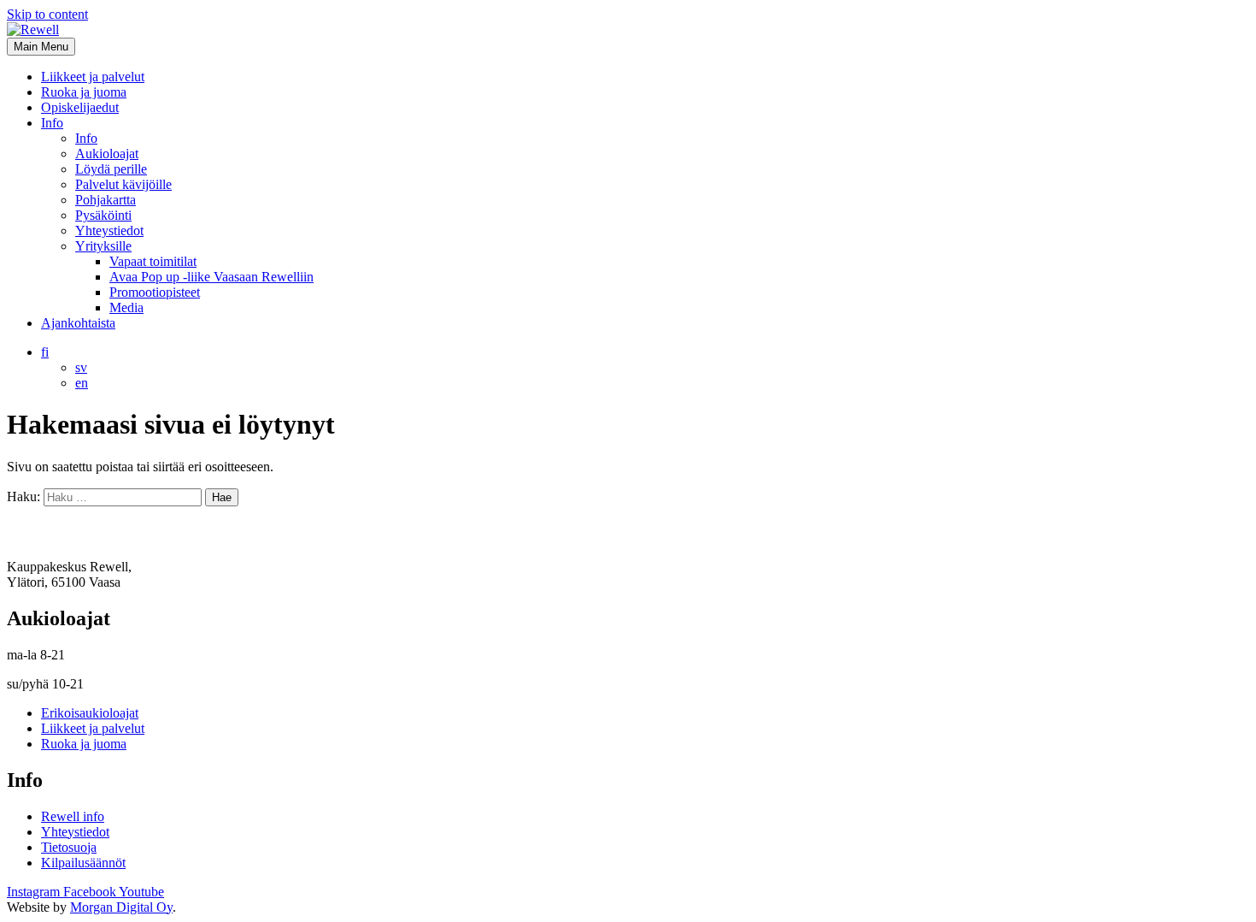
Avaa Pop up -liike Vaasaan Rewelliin (211, 276)
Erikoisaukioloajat (89, 713)
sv (81, 367)
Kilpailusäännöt (83, 862)
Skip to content (47, 14)
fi (45, 352)
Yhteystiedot (109, 230)
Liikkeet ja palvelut (92, 76)
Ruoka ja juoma (83, 92)
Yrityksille (103, 246)
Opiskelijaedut (80, 107)
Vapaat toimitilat (153, 261)
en (81, 382)
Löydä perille (111, 169)
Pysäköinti (103, 215)
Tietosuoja (69, 847)
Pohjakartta (105, 199)
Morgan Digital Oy (121, 907)
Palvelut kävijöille (123, 184)
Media (126, 307)
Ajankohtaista (78, 323)
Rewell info (72, 816)
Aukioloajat (106, 153)
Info (52, 122)
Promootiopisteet (154, 292)
